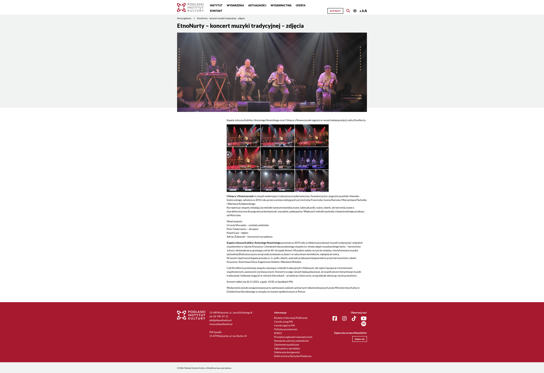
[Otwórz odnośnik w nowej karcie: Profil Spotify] (364, 324)
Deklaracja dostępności (287, 352)
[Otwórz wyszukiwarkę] (348, 10)
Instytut (216, 5)
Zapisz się (360, 339)
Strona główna (184, 18)
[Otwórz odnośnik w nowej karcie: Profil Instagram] (344, 318)
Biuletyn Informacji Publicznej (290, 317)
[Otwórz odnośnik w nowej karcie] (278, 157)
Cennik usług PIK (283, 321)
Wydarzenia (235, 5)
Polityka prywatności (286, 329)
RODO (278, 333)
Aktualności (257, 5)
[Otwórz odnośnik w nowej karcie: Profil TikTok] (354, 318)
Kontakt (216, 10)
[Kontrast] (355, 10)
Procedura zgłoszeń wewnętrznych (293, 336)
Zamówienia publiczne (286, 344)
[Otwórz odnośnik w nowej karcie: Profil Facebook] (335, 318)
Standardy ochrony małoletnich (291, 340)
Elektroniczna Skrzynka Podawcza (292, 356)
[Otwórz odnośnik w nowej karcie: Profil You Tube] (364, 318)
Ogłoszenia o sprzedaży (287, 348)
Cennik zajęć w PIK (284, 325)
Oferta (300, 5)
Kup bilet (335, 10)
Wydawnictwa (281, 5)
